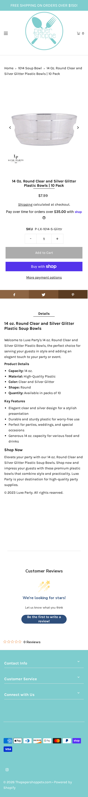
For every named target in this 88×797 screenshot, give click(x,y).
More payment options (44, 277)
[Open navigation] (12, 33)
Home (8, 68)
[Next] (77, 127)
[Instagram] (7, 770)
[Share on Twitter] (43, 294)
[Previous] (10, 127)
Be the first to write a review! (44, 619)
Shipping (25, 204)
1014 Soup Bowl (30, 68)
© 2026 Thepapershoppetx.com (27, 782)
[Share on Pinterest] (73, 294)
